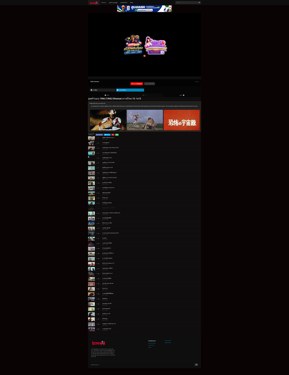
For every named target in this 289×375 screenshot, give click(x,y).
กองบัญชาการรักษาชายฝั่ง (108, 162)
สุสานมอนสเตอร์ (106, 308)
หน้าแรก (103, 2)
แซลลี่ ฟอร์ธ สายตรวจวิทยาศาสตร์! (110, 147)
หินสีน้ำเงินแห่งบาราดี (107, 167)
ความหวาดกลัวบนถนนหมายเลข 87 (110, 233)
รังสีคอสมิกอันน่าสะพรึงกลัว (108, 207)
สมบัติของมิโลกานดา (107, 157)
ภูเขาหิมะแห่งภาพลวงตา (108, 283)
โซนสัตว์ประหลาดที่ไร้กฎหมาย (109, 172)
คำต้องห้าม (104, 298)
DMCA (149, 347)
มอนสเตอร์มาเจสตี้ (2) (107, 268)
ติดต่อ (131, 2)
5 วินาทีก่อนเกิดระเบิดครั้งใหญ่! (109, 152)
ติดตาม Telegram (136, 83)
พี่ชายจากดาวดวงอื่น (107, 223)
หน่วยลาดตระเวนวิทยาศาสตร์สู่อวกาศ (111, 212)
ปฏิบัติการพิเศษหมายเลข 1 (108, 137)
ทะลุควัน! (104, 238)
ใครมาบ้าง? (105, 288)
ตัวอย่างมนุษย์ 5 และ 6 (107, 273)
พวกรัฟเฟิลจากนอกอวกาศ (108, 187)
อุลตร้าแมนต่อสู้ (113, 2)
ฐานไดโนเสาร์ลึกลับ (107, 182)
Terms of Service (151, 343)
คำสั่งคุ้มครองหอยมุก (107, 202)
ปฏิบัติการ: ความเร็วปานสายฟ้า (109, 177)
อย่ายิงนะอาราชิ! (106, 313)
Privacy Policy (151, 345)
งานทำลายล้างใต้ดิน (107, 243)
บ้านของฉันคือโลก (106, 248)
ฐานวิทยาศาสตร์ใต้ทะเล (108, 253)
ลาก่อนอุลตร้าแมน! (106, 328)
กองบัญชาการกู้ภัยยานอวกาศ (109, 323)
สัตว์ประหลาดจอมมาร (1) (108, 263)
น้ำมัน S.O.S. (105, 197)
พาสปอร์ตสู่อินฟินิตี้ (106, 217)
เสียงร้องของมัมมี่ (106, 192)
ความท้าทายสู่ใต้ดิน (106, 278)
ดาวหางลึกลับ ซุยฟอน (107, 258)
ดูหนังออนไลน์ (168, 342)
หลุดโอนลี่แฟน (168, 340)
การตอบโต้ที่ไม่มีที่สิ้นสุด (107, 293)
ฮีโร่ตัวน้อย (104, 318)
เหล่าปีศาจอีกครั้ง (106, 228)
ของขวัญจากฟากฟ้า (107, 303)
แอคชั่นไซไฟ (123, 2)
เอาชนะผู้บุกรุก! (105, 142)
